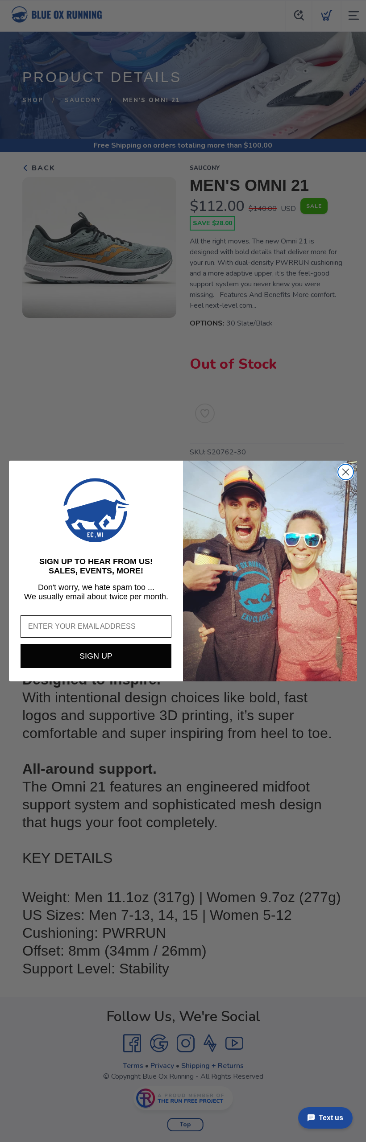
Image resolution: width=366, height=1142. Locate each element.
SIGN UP (95, 655)
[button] (96, 510)
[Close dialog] (346, 472)
